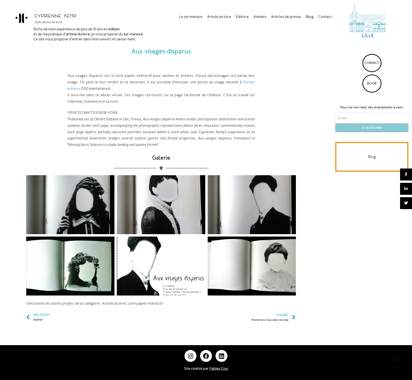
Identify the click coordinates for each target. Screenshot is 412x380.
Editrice (242, 16)
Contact (325, 16)
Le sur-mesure (190, 16)
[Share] (406, 174)
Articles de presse (286, 16)
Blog (310, 16)
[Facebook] (206, 356)
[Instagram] (190, 356)
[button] (371, 157)
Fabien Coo (218, 368)
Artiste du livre (219, 16)
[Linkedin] (221, 356)
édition (114, 29)
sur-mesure (133, 34)
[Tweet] (406, 203)
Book (372, 83)
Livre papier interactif (145, 303)
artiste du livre (78, 34)
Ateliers (259, 16)
